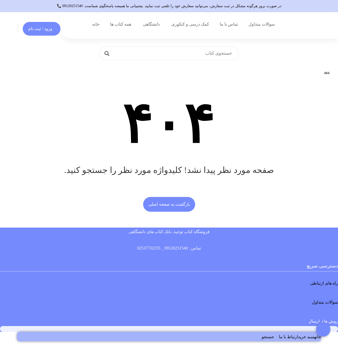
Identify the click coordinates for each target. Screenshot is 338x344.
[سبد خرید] (18, 27)
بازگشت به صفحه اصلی (169, 204)
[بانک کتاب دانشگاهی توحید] (73, 25)
